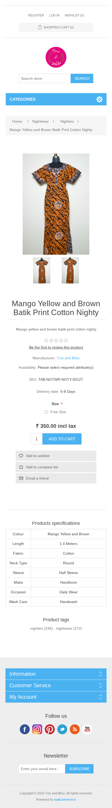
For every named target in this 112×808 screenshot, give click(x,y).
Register (36, 15)
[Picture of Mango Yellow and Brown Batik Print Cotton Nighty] (42, 270)
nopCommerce (65, 799)
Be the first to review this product (56, 347)
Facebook (25, 729)
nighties (36, 628)
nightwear (64, 628)
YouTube (87, 729)
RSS (75, 729)
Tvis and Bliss (68, 358)
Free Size (58, 412)
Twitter (62, 729)
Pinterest (50, 729)
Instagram (37, 729)
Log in (54, 15)
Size (56, 404)
